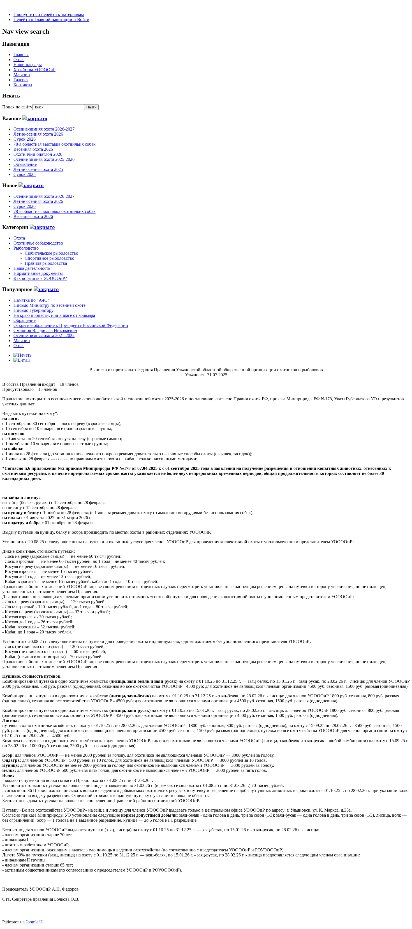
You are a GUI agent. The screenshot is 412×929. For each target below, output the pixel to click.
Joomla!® (34, 921)
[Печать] (22, 355)
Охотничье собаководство (38, 243)
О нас (18, 59)
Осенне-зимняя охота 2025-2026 (44, 159)
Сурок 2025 (24, 174)
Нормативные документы (38, 273)
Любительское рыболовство (51, 253)
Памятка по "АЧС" (31, 300)
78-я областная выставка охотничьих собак (54, 144)
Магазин (21, 74)
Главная (21, 54)
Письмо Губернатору (33, 310)
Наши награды (27, 64)
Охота (19, 238)
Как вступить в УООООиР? (40, 278)
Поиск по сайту (17, 106)
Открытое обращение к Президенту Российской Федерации (70, 325)
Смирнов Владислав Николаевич (45, 330)
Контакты (22, 84)
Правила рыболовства (46, 263)
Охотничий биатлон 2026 (37, 154)
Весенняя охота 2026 (33, 149)
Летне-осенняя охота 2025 (38, 169)
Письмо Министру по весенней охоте (49, 305)
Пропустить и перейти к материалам (48, 14)
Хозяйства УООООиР (34, 69)
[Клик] (34, 118)
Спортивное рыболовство (49, 258)
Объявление (25, 164)
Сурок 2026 (24, 139)
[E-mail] (21, 360)
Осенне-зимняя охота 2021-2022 (44, 335)
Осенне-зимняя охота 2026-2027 (44, 129)
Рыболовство (26, 248)
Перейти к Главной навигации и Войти (51, 19)
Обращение (24, 320)
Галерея (20, 79)
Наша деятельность (31, 268)
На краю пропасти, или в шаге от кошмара (54, 315)
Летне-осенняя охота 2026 (38, 134)
